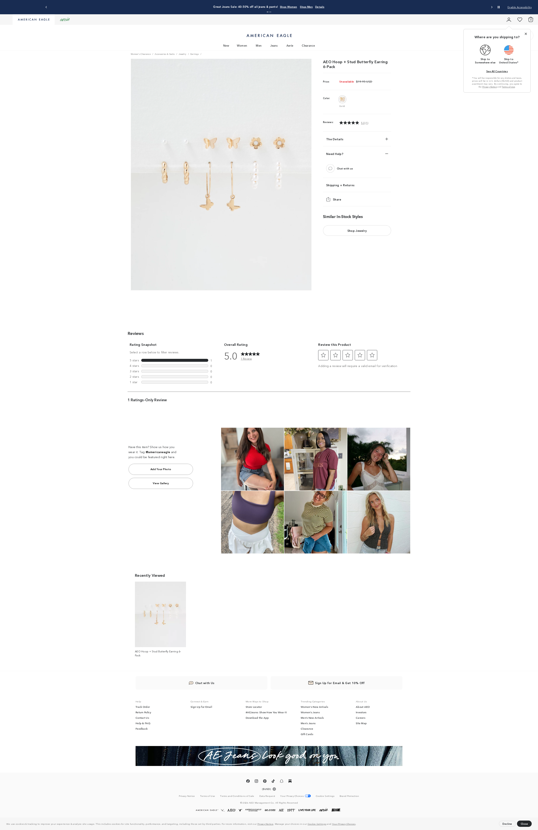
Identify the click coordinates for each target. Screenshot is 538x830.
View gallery (161, 483)
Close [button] (524, 823)
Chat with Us (205, 683)
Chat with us (345, 168)
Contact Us (142, 718)
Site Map (361, 723)
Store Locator (254, 707)
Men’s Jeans (308, 723)
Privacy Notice (265, 823)
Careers (360, 718)
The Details (334, 139)
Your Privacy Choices (344, 823)
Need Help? (334, 154)
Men (259, 45)
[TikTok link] (273, 781)
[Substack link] (290, 781)
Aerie (289, 45)
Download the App (257, 718)
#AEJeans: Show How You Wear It (266, 712)
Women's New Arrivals (314, 707)
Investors (361, 712)
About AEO (363, 707)
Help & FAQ (143, 723)
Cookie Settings (317, 823)
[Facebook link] (248, 781)
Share (337, 199)
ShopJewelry (357, 230)
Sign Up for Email (201, 707)
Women (242, 45)
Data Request (267, 795)
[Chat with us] (330, 168)
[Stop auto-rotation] (498, 7)
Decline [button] (507, 823)
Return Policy (143, 712)
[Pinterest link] (264, 781)
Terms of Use (508, 86)
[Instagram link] (256, 781)
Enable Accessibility (520, 7)
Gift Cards (307, 734)
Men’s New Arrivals (312, 718)
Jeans (274, 45)
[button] (357, 824)
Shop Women (288, 6)
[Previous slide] (46, 7)
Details (319, 6)
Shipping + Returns (340, 185)
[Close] (526, 34)
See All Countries (497, 71)
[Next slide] (491, 7)
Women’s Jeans (310, 712)
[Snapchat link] (281, 781)
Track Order (143, 707)
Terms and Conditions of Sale (237, 795)
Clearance (308, 45)
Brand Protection (349, 795)
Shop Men (306, 6)
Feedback (142, 728)
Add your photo (160, 469)
